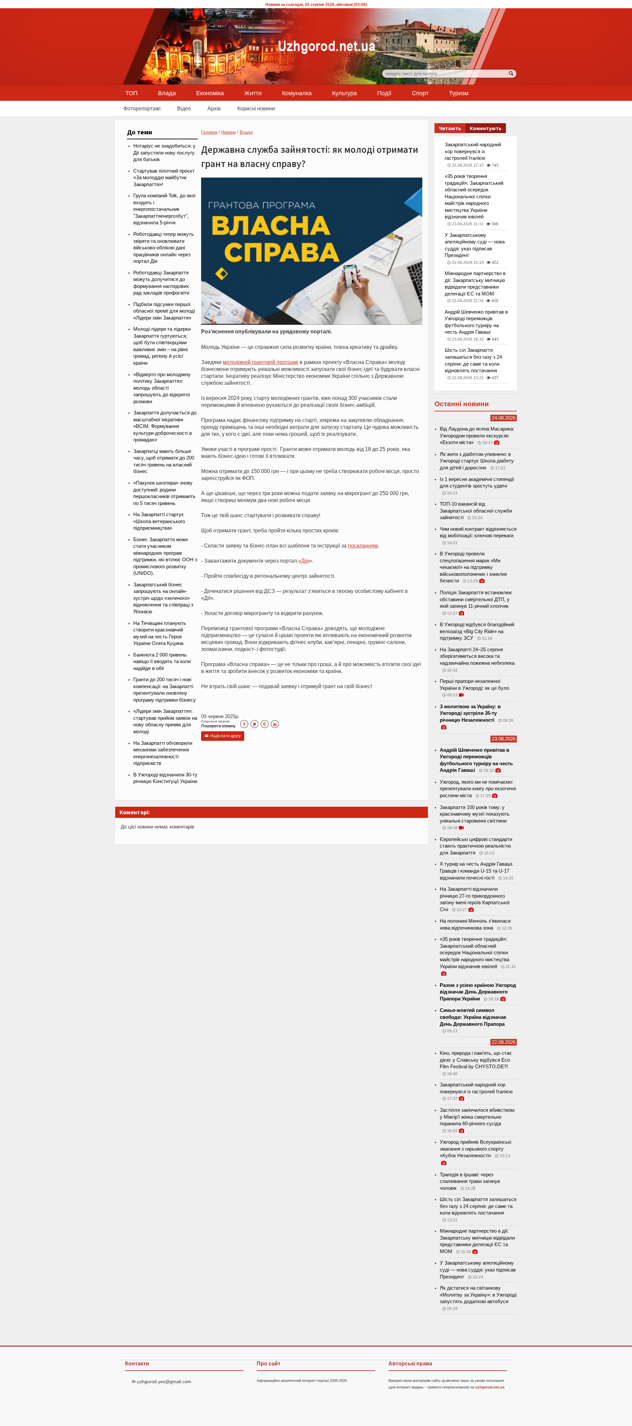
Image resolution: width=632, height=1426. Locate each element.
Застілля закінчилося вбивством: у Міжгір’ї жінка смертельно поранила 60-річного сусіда (477, 1116)
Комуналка (297, 93)
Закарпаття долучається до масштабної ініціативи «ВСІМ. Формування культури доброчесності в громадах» (165, 426)
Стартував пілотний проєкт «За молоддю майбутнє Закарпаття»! (164, 177)
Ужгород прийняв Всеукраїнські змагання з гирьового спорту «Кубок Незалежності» (475, 1148)
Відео (184, 108)
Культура (344, 93)
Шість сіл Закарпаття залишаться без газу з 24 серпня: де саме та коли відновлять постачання (478, 1206)
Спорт (420, 93)
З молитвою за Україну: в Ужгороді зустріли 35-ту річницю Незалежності (470, 713)
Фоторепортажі (142, 108)
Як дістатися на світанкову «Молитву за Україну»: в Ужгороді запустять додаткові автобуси (478, 1294)
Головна (209, 132)
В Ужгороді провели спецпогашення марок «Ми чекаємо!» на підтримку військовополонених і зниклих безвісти (473, 567)
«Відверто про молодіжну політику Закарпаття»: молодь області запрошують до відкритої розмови (162, 388)
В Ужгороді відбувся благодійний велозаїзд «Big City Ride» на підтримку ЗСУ (477, 631)
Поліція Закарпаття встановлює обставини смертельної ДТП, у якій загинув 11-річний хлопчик (476, 599)
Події (384, 93)
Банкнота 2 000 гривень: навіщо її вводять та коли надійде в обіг (162, 661)
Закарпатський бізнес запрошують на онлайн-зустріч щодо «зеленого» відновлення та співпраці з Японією (163, 598)
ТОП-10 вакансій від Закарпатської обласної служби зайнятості (476, 510)
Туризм (458, 93)
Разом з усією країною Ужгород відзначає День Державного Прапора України (478, 992)
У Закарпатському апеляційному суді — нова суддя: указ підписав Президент (478, 1269)
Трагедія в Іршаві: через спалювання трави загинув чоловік (470, 1181)
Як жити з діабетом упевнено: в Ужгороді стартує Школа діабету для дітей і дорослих (477, 461)
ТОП (131, 93)
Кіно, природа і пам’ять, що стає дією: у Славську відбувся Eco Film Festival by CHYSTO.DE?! (476, 1059)
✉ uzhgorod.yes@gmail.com (161, 1381)
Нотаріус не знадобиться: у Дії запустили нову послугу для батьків (164, 152)
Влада (167, 93)
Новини (228, 132)
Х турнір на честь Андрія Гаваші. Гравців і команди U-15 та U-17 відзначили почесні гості (476, 870)
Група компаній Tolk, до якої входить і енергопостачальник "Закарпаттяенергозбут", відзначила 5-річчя (164, 209)
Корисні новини (256, 108)
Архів (214, 108)
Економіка (210, 93)
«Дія (303, 561)
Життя (253, 93)
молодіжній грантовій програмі (260, 362)
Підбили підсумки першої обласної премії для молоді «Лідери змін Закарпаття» (164, 311)
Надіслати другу (223, 736)
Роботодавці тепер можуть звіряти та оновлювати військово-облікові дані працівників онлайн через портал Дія (163, 248)
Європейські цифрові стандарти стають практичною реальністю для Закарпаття (476, 846)
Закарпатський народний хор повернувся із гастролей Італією (473, 151)
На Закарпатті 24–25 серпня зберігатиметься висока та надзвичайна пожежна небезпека (477, 656)
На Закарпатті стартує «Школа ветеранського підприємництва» (159, 521)
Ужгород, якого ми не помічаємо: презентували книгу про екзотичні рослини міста (478, 788)
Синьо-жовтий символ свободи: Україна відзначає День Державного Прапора (473, 1017)
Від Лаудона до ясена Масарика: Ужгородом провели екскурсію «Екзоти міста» (477, 435)
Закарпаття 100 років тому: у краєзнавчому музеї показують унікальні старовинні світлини (475, 814)
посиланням (363, 545)
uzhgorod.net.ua (489, 1387)
